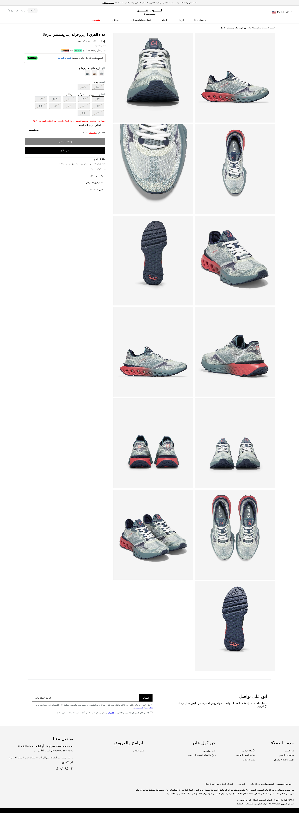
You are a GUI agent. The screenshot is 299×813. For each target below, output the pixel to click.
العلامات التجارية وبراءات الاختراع (219, 784)
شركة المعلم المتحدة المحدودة (202, 755)
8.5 (41, 106)
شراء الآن (64, 150)
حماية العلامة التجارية (245, 755)
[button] (201, 20)
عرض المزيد (96, 168)
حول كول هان (209, 750)
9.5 (83, 113)
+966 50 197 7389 (63, 750)
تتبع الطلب (289, 750)
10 (98, 99)
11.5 (55, 99)
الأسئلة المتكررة (247, 750)
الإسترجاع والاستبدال (95, 182)
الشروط (92, 133)
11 (69, 99)
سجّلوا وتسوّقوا (108, 3)
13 (98, 106)
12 (41, 99)
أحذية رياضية (257, 28)
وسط (96, 88)
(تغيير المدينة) (34, 130)
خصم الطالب (139, 750)
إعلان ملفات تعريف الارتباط (262, 784)
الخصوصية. (138, 708)
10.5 (84, 99)
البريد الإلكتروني (42, 750)
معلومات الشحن (286, 755)
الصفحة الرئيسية (269, 28)
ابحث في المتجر (97, 175)
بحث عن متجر (248, 759)
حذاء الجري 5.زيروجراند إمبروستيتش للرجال (236, 28)
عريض (82, 88)
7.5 (69, 106)
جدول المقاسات (97, 189)
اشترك (146, 698)
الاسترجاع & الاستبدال (284, 759)
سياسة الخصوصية (284, 784)
